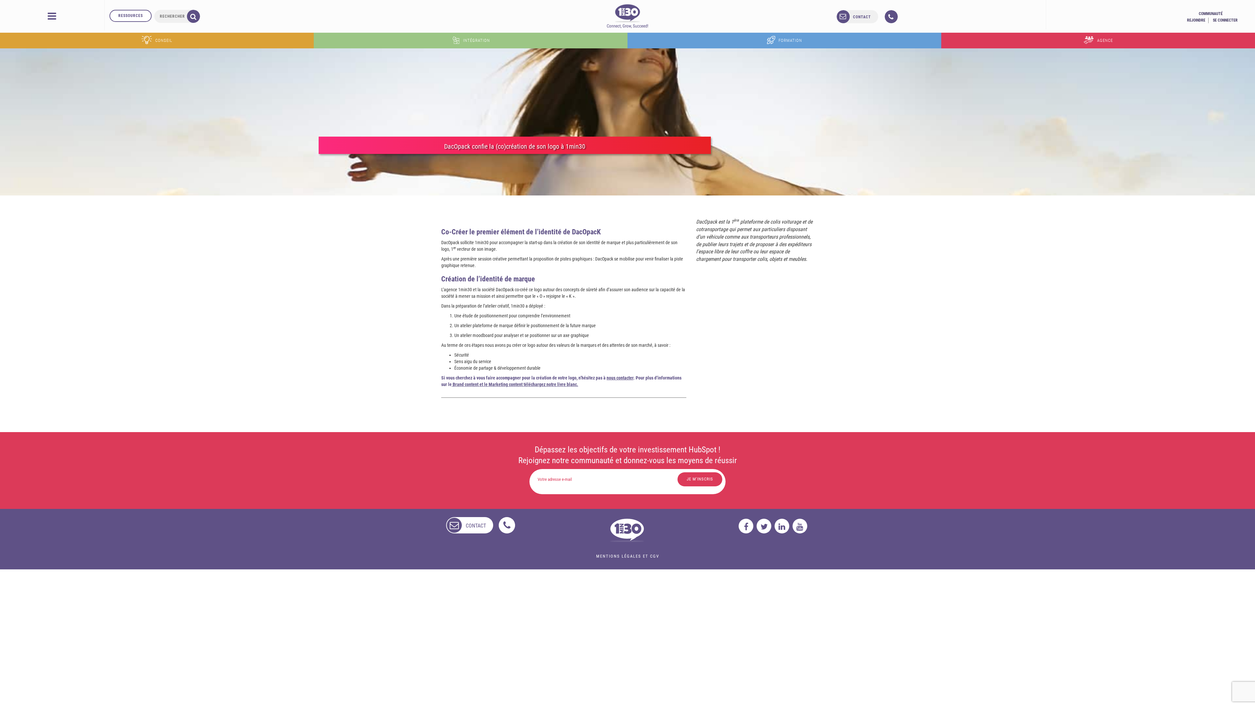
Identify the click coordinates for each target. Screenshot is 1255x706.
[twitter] (764, 526)
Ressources (130, 15)
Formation (790, 40)
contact (862, 17)
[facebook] (746, 526)
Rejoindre (1196, 20)
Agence (1105, 40)
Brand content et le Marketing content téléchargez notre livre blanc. (515, 384)
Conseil (163, 40)
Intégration (476, 40)
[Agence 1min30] (627, 16)
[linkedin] (782, 526)
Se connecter (1225, 20)
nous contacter (620, 377)
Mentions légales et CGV (627, 556)
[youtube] (800, 526)
